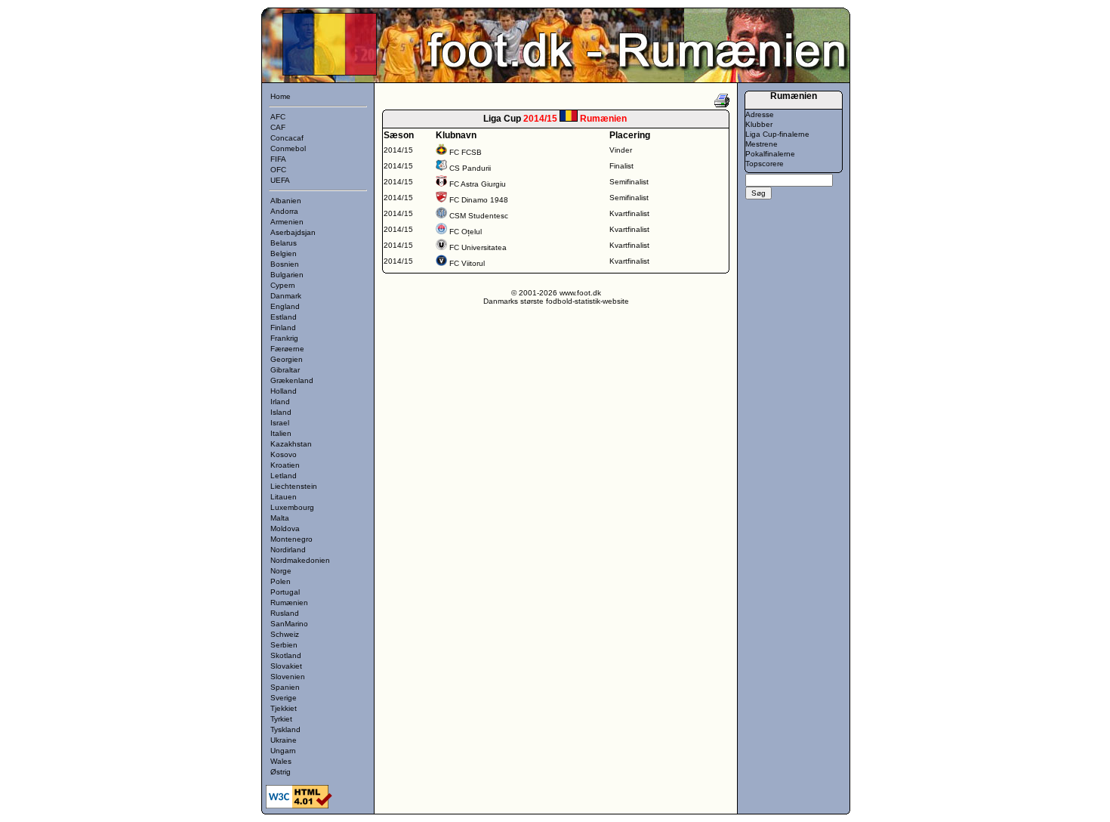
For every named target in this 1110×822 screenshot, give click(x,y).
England (285, 306)
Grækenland (291, 380)
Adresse (759, 114)
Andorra (284, 211)
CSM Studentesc (478, 216)
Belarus (283, 243)
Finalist (621, 166)
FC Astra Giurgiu (477, 184)
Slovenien (287, 676)
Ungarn (283, 750)
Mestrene (761, 144)
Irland (280, 401)
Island (280, 412)
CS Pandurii (470, 168)
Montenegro (291, 539)
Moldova (285, 528)
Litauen (283, 497)
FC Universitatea (478, 247)
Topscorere (764, 163)
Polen (280, 581)
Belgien (283, 253)
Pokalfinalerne (770, 154)
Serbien (284, 645)
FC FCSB (465, 152)
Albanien (285, 200)
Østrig (280, 772)
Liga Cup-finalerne (777, 134)
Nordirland (288, 549)
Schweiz (284, 634)
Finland (283, 327)
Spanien (285, 687)
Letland (283, 475)
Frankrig (284, 338)
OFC (278, 169)
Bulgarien (287, 274)
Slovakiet (286, 666)
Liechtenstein (293, 486)
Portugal (285, 592)
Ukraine (283, 740)
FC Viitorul (467, 263)
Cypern (282, 285)
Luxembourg (292, 507)
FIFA (278, 159)
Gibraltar (285, 370)
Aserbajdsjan (293, 232)
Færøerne (287, 349)
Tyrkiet (281, 719)
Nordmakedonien (300, 560)
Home (280, 96)
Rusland (284, 613)
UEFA (280, 180)
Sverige (283, 698)
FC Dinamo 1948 (478, 200)
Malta (279, 518)
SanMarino (289, 624)
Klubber (758, 124)
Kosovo (283, 454)
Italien (280, 433)
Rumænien (289, 602)
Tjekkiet (283, 708)
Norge (280, 571)
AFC (277, 117)
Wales (280, 761)
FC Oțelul (465, 231)
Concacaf (287, 138)
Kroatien (285, 465)
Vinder (620, 150)
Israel (279, 423)
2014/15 (398, 150)
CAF (277, 127)
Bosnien (284, 264)
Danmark (285, 296)
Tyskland (285, 729)
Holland (283, 391)
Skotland (285, 655)
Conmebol (288, 148)
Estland (283, 317)
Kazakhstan (291, 444)
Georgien (286, 359)
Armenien (287, 222)
